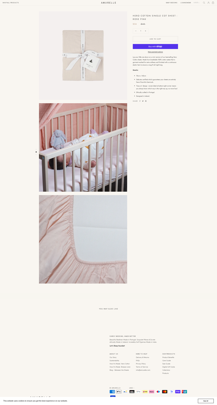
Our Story (113, 357)
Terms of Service (142, 367)
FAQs (138, 360)
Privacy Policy (141, 364)
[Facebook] (140, 101)
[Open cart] (213, 3)
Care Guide (166, 360)
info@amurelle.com (143, 370)
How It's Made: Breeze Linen (120, 367)
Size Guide (166, 364)
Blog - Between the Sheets (119, 370)
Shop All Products (11, 3)
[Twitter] (143, 101)
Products (165, 373)
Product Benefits (168, 357)
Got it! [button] (205, 401)
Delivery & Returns (142, 357)
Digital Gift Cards (168, 367)
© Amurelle (115, 388)
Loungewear (186, 3)
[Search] (204, 3)
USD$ (196, 2)
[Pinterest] (145, 101)
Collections (166, 370)
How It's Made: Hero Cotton (120, 364)
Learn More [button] (72, 401)
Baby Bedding (171, 3)
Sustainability (114, 360)
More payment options (155, 52)
